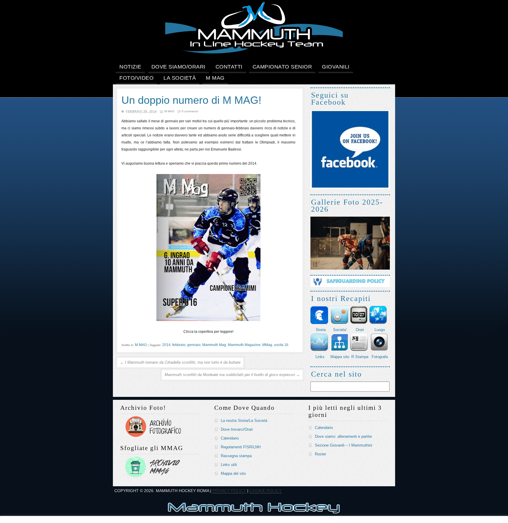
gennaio (193, 345)
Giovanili (336, 67)
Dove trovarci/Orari (237, 429)
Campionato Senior (282, 67)
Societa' (340, 329)
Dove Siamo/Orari (178, 67)
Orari (360, 329)
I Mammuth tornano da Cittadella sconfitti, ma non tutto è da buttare (180, 362)
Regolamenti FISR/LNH (240, 447)
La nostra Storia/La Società (244, 420)
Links (320, 357)
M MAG (215, 78)
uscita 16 (281, 345)
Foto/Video (136, 78)
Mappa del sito (233, 473)
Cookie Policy (266, 490)
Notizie (130, 67)
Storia (321, 329)
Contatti (229, 67)
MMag (267, 345)
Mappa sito (339, 357)
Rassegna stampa (236, 456)
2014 (166, 345)
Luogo (380, 329)
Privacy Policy (229, 490)
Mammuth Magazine (244, 345)
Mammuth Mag (214, 345)
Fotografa (380, 357)
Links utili (229, 464)
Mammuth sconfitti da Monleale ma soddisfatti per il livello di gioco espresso (232, 374)
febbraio (179, 345)
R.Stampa (359, 357)
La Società (179, 78)
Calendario (230, 438)
